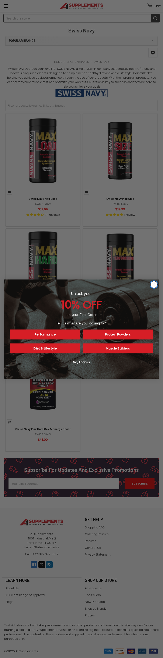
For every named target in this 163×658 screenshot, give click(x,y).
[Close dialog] (153, 284)
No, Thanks (81, 362)
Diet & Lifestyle (45, 348)
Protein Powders (118, 334)
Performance (45, 334)
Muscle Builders (118, 348)
